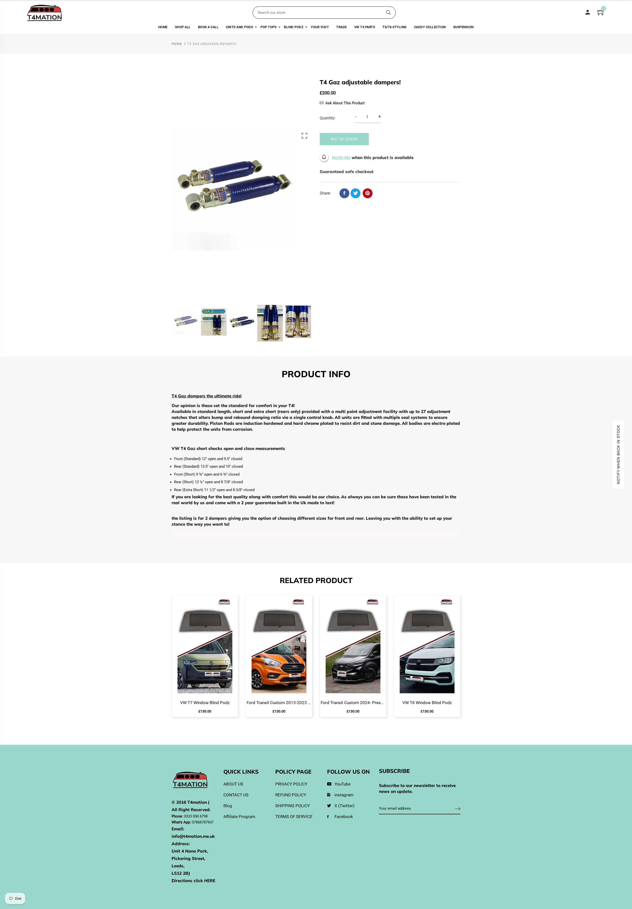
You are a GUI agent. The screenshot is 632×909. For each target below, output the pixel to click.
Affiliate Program (239, 816)
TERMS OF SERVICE (294, 816)
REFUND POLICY (290, 794)
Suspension (463, 27)
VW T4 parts (364, 27)
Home (163, 27)
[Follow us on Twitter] (355, 193)
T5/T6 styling (394, 27)
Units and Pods (239, 27)
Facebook (344, 816)
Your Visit (320, 27)
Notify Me (341, 157)
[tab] (316, 375)
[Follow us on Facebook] (344, 193)
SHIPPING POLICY (292, 805)
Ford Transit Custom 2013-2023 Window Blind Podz (279, 702)
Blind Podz (293, 27)
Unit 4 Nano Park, (190, 851)
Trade (341, 27)
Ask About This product (345, 103)
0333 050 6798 (196, 816)
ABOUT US (233, 784)
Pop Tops (268, 27)
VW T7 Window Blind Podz (205, 702)
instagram (344, 794)
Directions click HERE (193, 880)
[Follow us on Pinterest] (368, 193)
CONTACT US (235, 794)
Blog (227, 805)
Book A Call (208, 27)
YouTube (343, 784)
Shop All (183, 27)
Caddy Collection (430, 27)
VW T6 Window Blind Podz (427, 702)
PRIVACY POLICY (291, 784)
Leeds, (178, 865)
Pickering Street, (188, 858)
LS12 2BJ (181, 873)
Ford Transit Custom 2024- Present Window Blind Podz (353, 702)
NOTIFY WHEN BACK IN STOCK (618, 454)
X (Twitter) (345, 805)
